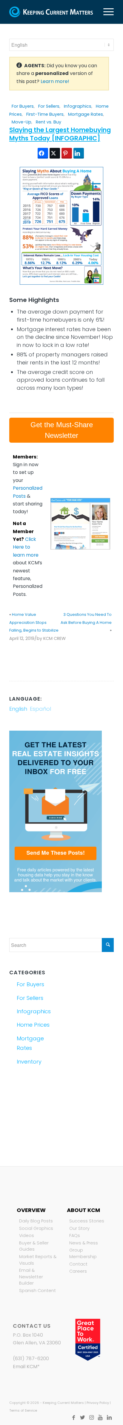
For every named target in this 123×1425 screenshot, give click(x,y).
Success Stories (86, 1221)
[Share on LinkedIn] (78, 153)
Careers (78, 1271)
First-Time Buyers (45, 114)
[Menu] (105, 12)
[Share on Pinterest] (66, 153)
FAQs (74, 1235)
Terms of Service (23, 1410)
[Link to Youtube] (100, 1417)
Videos (26, 1235)
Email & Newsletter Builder (31, 1276)
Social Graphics (36, 1228)
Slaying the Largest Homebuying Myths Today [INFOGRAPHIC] (60, 134)
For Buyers (23, 106)
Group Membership (83, 1253)
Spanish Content (37, 1291)
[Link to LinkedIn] (109, 1417)
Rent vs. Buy (48, 122)
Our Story (79, 1228)
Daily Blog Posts (36, 1221)
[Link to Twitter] (82, 1417)
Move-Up (21, 122)
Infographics (77, 106)
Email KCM (25, 1366)
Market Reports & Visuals (37, 1260)
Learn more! (55, 81)
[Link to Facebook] (73, 1417)
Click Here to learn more (26, 547)
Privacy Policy (98, 1402)
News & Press (83, 1243)
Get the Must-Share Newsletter (61, 430)
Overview (31, 1210)
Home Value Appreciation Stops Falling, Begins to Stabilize (34, 622)
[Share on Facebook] (43, 153)
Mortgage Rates (85, 114)
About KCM (83, 1210)
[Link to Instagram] (91, 1417)
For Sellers (48, 106)
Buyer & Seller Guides (34, 1246)
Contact (78, 1264)
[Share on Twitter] (55, 153)
